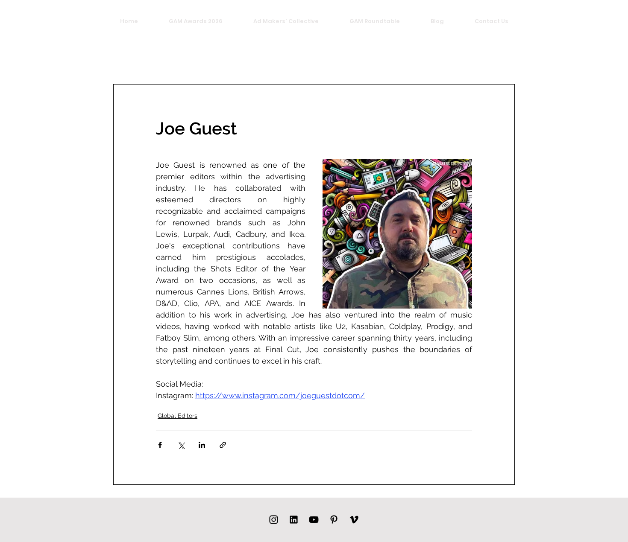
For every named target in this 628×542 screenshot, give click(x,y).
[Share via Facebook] (160, 445)
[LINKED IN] (293, 519)
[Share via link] (223, 445)
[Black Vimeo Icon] (354, 519)
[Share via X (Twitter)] (181, 445)
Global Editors (177, 415)
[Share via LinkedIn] (202, 445)
